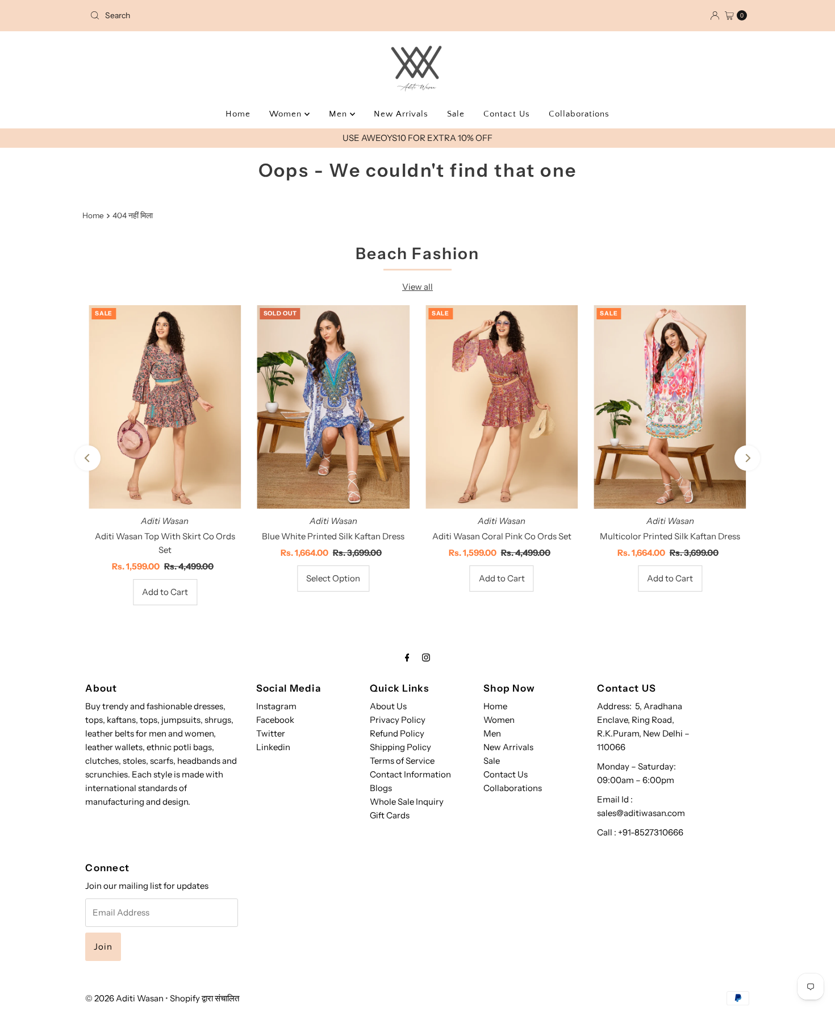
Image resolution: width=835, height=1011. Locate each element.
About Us (388, 706)
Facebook (275, 719)
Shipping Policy (400, 747)
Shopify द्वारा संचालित (204, 998)
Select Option (333, 578)
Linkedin (273, 747)
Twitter (270, 733)
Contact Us (506, 114)
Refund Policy (397, 733)
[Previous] (88, 458)
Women (286, 114)
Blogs (381, 788)
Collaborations (579, 114)
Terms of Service (402, 760)
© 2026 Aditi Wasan (124, 998)
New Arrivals (401, 114)
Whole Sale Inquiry (407, 801)
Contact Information (410, 774)
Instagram (276, 706)
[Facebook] (407, 657)
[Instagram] (426, 657)
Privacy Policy (397, 719)
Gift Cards (390, 815)
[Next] (747, 458)
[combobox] (192, 15)
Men (339, 114)
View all (417, 286)
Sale (456, 114)
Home (238, 114)
